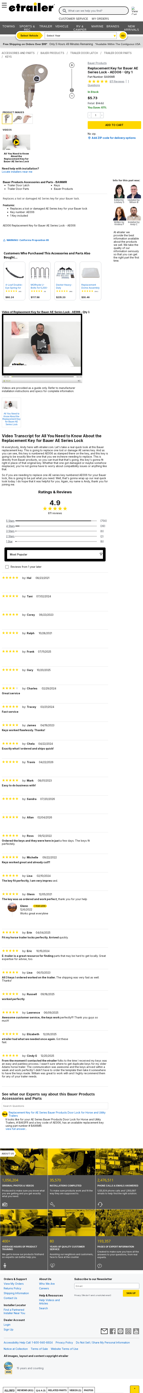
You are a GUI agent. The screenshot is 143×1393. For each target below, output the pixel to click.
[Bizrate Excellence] (8, 1368)
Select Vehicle (29, 35)
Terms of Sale (39, 1348)
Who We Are (47, 1283)
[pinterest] (120, 1331)
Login (7, 1324)
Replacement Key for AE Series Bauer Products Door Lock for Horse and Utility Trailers (57, 1114)
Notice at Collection (16, 1348)
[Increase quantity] (102, 115)
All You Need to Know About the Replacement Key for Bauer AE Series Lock (11, 419)
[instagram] (128, 1331)
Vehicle (62, 26)
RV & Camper (80, 28)
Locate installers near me (17, 171)
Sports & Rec (27, 28)
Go (123, 35)
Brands (113, 26)
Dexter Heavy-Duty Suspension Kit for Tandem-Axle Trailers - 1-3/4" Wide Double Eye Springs (65, 286)
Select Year (53, 35)
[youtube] (136, 1331)
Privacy (77, 1295)
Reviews (117, 81)
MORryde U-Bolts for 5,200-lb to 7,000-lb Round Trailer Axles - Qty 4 (39, 286)
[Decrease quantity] (89, 115)
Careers (44, 1288)
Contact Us (10, 1298)
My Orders (100, 18)
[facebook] (112, 1331)
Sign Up (8, 1329)
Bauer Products (97, 63)
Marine (97, 26)
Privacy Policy (64, 1342)
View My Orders (14, 1283)
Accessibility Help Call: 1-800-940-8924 (28, 1342)
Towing (8, 26)
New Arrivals (131, 28)
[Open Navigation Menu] (4, 4)
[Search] (64, 11)
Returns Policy (12, 1288)
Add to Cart (114, 125)
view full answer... (16, 1128)
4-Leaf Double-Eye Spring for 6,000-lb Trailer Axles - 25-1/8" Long (14, 286)
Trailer (45, 26)
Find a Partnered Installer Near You (14, 1311)
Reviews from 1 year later (26, 566)
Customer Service (73, 18)
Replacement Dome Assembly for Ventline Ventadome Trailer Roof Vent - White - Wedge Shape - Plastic (90, 286)
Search (43, 1308)
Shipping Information (16, 1293)
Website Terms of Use (64, 1348)
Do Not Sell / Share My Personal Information (103, 1342)
